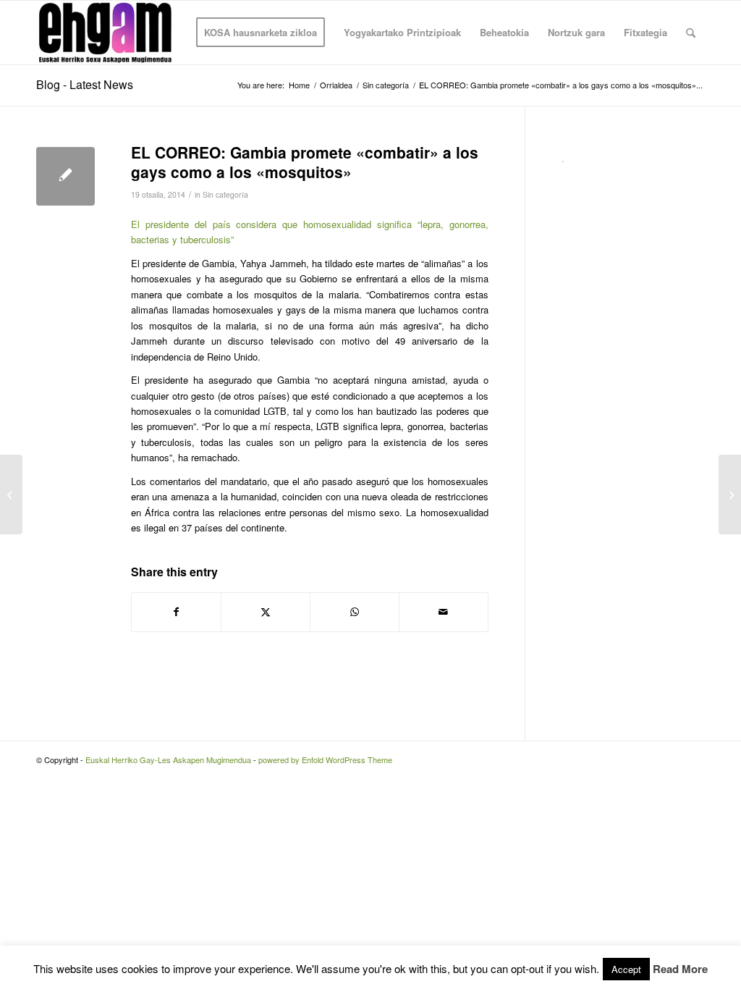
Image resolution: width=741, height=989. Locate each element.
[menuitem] (260, 32)
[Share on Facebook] (176, 612)
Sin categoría (225, 194)
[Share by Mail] (443, 612)
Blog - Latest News (84, 84)
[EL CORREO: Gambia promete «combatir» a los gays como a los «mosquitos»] (65, 176)
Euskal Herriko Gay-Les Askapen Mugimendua (168, 759)
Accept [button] (626, 969)
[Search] (691, 32)
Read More (680, 969)
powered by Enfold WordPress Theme (325, 759)
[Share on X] (265, 612)
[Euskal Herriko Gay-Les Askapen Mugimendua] (105, 32)
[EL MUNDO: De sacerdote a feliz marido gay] (11, 494)
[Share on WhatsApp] (354, 612)
